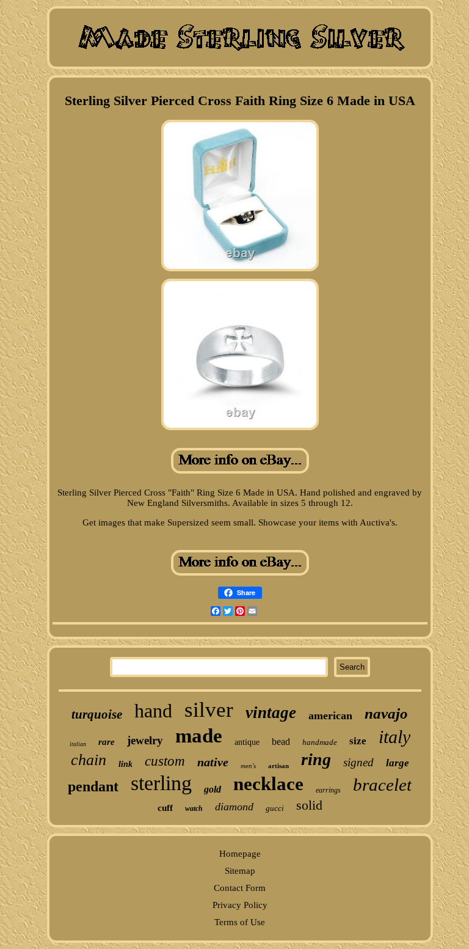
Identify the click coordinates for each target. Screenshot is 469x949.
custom (165, 761)
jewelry (145, 740)
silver (208, 710)
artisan (278, 765)
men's (248, 765)
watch (194, 808)
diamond (234, 807)
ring (316, 759)
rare (106, 742)
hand (153, 711)
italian (78, 744)
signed (358, 762)
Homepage (240, 854)
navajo (386, 713)
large (397, 763)
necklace (268, 783)
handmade (319, 742)
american (330, 715)
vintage (270, 712)
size (357, 741)
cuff (165, 808)
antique (247, 742)
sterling (161, 783)
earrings (328, 790)
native (212, 762)
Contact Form (240, 888)
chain (88, 760)
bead (281, 741)
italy (394, 737)
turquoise (96, 714)
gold (212, 789)
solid (309, 805)
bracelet (382, 784)
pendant (93, 786)
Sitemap (240, 871)
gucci (275, 808)
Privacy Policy (240, 905)
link (125, 764)
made (198, 736)
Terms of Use (239, 922)
